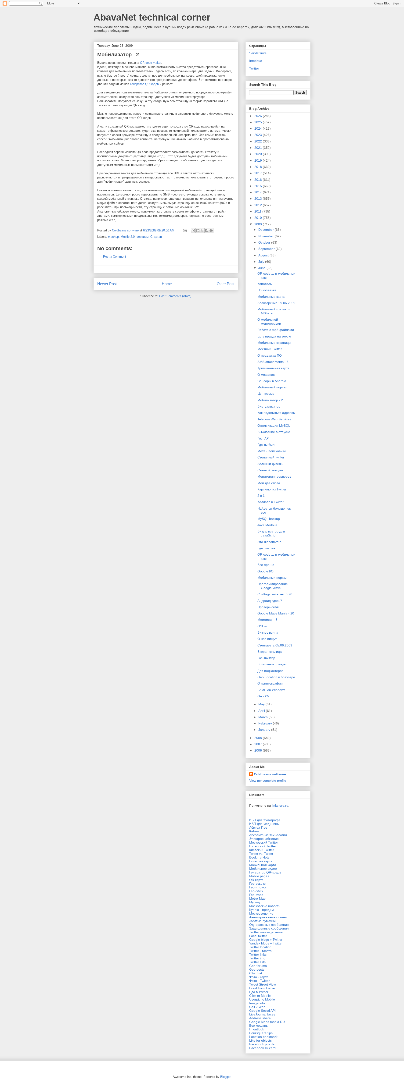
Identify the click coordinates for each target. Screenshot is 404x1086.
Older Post (225, 284)
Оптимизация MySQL (273, 425)
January (264, 729)
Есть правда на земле (274, 336)
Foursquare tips (261, 1033)
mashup (113, 236)
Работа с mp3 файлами (275, 330)
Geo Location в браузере (276, 677)
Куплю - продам (261, 910)
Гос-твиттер (266, 658)
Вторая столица (269, 651)
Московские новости (264, 906)
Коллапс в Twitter (270, 502)
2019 (258, 160)
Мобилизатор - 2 (270, 400)
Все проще (265, 565)
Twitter (254, 68)
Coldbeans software (270, 774)
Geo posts (256, 969)
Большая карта (260, 861)
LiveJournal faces (262, 1014)
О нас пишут (267, 639)
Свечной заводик (270, 470)
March (263, 717)
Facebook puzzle (261, 1044)
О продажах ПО (269, 355)
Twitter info (257, 958)
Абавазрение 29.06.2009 (276, 303)
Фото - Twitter (259, 981)
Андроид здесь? (269, 601)
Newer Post (107, 284)
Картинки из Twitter (271, 489)
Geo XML (264, 696)
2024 (258, 128)
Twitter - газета (260, 951)
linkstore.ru (280, 805)
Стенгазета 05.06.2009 (274, 645)
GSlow (262, 626)
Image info (257, 1003)
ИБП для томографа (265, 820)
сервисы (142, 236)
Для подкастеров (270, 671)
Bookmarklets (259, 857)
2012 (258, 205)
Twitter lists (257, 962)
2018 (258, 167)
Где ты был (265, 445)
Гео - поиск (257, 887)
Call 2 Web (257, 1007)
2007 (258, 744)
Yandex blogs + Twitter (266, 943)
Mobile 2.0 (128, 236)
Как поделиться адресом (276, 413)
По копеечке (266, 290)
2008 (258, 738)
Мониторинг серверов (274, 476)
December (266, 229)
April (262, 711)
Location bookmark (263, 1037)
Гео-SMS (256, 891)
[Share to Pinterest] (211, 230)
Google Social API (262, 1010)
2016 (258, 179)
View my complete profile (267, 780)
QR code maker (150, 62)
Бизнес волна (267, 632)
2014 (258, 192)
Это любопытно (269, 542)
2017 (258, 173)
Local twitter (258, 936)
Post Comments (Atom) (175, 296)
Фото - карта (258, 977)
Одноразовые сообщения (269, 924)
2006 (258, 750)
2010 (258, 218)
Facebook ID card (262, 1048)
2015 (258, 186)
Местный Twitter (269, 349)
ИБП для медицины (264, 824)
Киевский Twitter (261, 850)
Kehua (254, 831)
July (261, 261)
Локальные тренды (271, 664)
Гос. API (263, 438)
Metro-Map (257, 898)
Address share (260, 1018)
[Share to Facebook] (206, 230)
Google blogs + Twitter (265, 939)
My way (254, 902)
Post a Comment (114, 256)
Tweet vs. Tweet (261, 853)
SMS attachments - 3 (273, 362)
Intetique (255, 61)
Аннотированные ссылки (268, 917)
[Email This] (193, 230)
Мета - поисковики (271, 451)
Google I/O (265, 571)
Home (167, 284)
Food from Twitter (262, 988)
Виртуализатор (268, 406)
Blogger (225, 1077)
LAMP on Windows (271, 690)
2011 (258, 211)
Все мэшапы (258, 1025)
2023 (258, 135)
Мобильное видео (263, 868)
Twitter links (258, 954)
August (264, 255)
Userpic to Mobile (262, 999)
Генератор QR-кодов (144, 84)
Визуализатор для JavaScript (271, 533)
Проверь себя (268, 607)
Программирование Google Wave (272, 586)
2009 (258, 224)
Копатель (264, 284)
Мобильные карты (271, 296)
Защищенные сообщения (269, 928)
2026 (258, 116)
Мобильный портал (272, 387)
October (264, 242)
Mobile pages (259, 876)
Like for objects (260, 1040)
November (266, 236)
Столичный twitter (270, 457)
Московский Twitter (263, 842)
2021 (258, 147)
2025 (258, 122)
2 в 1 (261, 495)
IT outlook (256, 1029)
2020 (258, 154)
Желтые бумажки (262, 921)
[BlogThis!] (197, 230)
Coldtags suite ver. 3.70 (274, 594)
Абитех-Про (258, 827)
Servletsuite (258, 53)
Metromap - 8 (267, 619)
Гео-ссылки (258, 883)
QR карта (256, 880)
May (262, 704)
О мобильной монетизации (269, 321)
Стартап (156, 236)
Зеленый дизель (269, 464)
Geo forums (258, 966)
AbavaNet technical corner (152, 17)
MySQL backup (268, 519)
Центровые (265, 393)
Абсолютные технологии (268, 835)
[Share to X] (202, 230)
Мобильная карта (262, 865)
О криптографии (270, 683)
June (262, 268)
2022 (258, 141)
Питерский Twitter (262, 846)
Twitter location (260, 947)
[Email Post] (184, 230)
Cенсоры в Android (271, 381)
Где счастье (266, 548)
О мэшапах (266, 374)
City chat (255, 973)
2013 (258, 198)
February (265, 723)
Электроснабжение (264, 839)
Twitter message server (266, 932)
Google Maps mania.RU (267, 1022)
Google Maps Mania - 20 (275, 613)
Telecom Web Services (274, 419)
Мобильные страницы (274, 342)
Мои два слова (268, 483)
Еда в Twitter (258, 992)
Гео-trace (256, 895)
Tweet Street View (262, 984)
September (267, 249)
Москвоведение (261, 913)
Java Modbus (267, 525)
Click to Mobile (260, 995)
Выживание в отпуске (273, 432)
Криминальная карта (273, 368)
